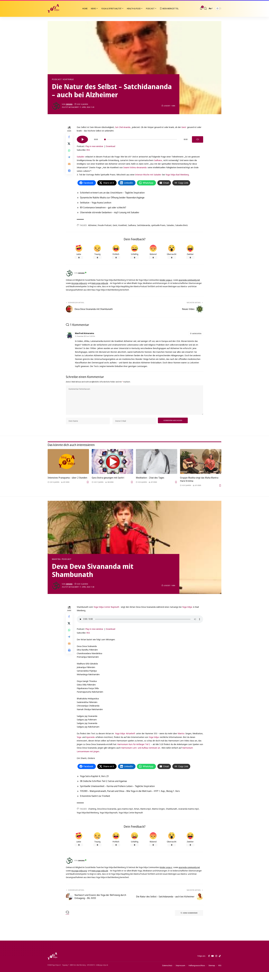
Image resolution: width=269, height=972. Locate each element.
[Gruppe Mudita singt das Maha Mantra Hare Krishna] (200, 461)
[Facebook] (209, 956)
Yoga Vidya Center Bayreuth (106, 606)
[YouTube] (212, 956)
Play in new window (94, 146)
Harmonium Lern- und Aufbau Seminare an (140, 747)
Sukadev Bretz (181, 225)
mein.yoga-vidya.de (99, 283)
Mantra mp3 (145, 808)
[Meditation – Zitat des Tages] (156, 461)
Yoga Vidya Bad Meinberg (177, 174)
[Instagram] (216, 956)
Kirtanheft (130, 733)
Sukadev (80, 156)
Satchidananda (143, 225)
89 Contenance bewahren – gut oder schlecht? (103, 207)
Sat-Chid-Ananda (122, 127)
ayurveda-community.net (189, 280)
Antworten (196, 333)
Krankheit (122, 225)
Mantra (56, 559)
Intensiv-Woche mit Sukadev (148, 174)
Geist (183, 127)
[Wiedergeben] (82, 139)
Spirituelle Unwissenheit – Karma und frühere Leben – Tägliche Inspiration (117, 786)
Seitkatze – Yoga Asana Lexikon (95, 202)
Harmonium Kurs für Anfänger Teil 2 (134, 744)
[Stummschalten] (197, 139)
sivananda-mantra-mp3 (188, 808)
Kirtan (136, 808)
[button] (205, 8)
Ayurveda (90, 737)
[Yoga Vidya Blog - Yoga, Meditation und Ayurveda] (53, 8)
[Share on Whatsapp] (69, 150)
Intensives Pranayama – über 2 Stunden (67, 477)
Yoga (79, 737)
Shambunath (171, 808)
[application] (140, 138)
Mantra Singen (158, 808)
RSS (88, 149)
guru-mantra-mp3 (125, 808)
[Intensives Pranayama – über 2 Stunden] (68, 461)
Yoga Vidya (187, 606)
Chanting (92, 808)
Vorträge (68, 79)
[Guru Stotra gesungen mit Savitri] (112, 461)
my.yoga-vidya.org (79, 283)
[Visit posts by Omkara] (56, 106)
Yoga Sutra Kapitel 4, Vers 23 (94, 776)
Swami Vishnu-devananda (135, 167)
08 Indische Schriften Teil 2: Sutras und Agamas (103, 781)
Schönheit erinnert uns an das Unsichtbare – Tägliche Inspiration (112, 192)
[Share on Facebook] (69, 136)
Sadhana (158, 160)
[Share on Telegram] (69, 157)
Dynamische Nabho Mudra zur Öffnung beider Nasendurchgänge (112, 197)
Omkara (69, 104)
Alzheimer (92, 225)
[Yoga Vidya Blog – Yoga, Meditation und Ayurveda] (52, 956)
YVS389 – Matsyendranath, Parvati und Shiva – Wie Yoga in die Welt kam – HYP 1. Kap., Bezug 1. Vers (130, 791)
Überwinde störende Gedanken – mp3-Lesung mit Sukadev (109, 212)
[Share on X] (69, 143)
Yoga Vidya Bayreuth (109, 812)
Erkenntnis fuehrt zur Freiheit (95, 795)
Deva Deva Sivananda (106, 808)
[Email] (69, 163)
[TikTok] (219, 956)
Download (110, 146)
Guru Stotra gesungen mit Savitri (108, 477)
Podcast (57, 79)
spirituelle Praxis (158, 225)
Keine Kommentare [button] (190, 913)
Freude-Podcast (105, 225)
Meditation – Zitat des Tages (150, 477)
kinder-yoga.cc (166, 280)
